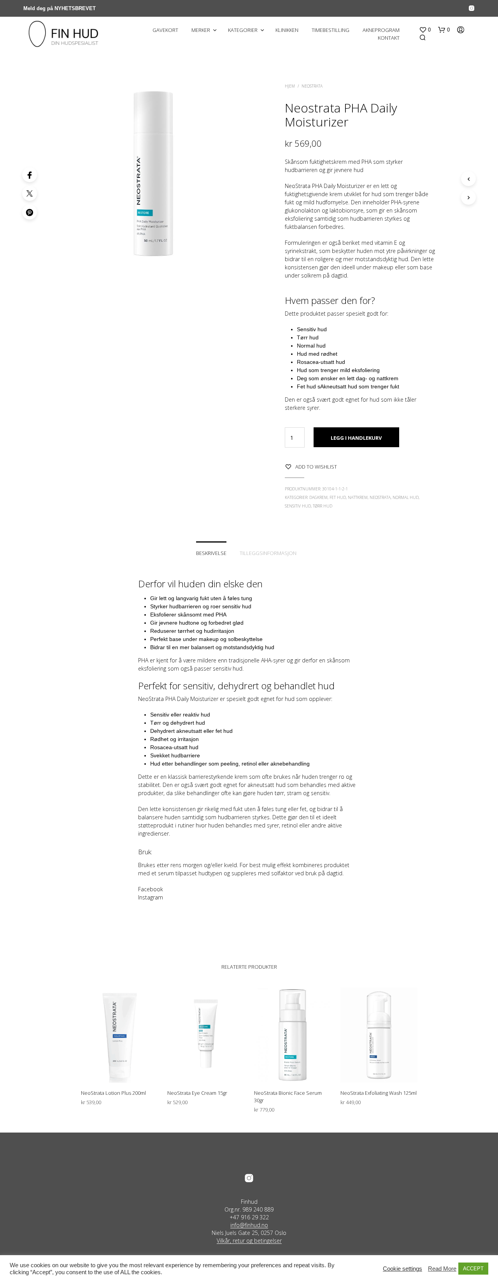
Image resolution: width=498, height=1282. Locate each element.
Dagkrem (318, 497)
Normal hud (406, 497)
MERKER (200, 29)
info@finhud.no (249, 1225)
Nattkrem (358, 497)
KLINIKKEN (286, 29)
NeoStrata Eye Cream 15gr (197, 1092)
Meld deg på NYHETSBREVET (59, 8)
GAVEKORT (165, 29)
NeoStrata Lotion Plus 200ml (113, 1092)
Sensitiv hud (298, 506)
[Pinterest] (29, 212)
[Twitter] (29, 193)
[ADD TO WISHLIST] (119, 1068)
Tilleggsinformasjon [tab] (268, 553)
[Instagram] (471, 8)
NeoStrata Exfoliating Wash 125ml (378, 1092)
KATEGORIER (243, 29)
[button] (425, 30)
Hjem (290, 86)
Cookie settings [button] (402, 1269)
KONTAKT (389, 37)
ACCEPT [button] (473, 1268)
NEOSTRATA (312, 86)
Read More (442, 1269)
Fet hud (338, 497)
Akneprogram (381, 29)
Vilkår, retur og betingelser (249, 1241)
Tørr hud (322, 506)
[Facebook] (29, 174)
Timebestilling (330, 29)
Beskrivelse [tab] (211, 553)
